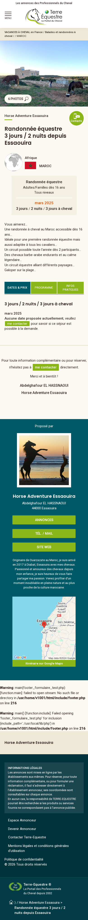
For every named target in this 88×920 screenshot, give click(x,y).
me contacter (17, 324)
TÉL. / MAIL (44, 533)
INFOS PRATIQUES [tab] (70, 288)
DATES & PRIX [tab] (17, 287)
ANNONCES (44, 520)
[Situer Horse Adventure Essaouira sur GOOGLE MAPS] (44, 628)
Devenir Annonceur (22, 829)
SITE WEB (44, 547)
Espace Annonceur (22, 820)
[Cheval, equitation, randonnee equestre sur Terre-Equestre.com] (44, 17)
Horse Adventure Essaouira (39, 903)
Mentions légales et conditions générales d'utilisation (38, 848)
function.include (38, 713)
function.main (11, 693)
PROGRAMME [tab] (44, 287)
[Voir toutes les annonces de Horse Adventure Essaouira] (44, 460)
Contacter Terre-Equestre (27, 837)
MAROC (21, 36)
